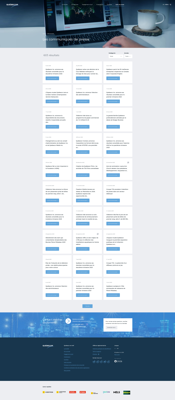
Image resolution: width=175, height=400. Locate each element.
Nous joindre (67, 370)
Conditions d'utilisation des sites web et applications (76, 367)
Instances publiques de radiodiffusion (102, 348)
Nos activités (67, 351)
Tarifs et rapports (97, 351)
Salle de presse (67, 362)
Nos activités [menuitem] (74, 4)
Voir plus (87, 306)
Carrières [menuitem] (109, 4)
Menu (167, 4)
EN (163, 4)
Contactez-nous (111, 327)
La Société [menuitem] (65, 4)
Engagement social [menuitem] (87, 4)
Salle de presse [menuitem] (120, 4)
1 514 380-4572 (78, 324)
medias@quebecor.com (79, 326)
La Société (66, 348)
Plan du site (117, 354)
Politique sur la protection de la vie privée (74, 365)
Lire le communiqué (52, 78)
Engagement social (68, 354)
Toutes (111, 56)
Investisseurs (67, 357)
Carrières (66, 359)
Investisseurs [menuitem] (99, 4)
